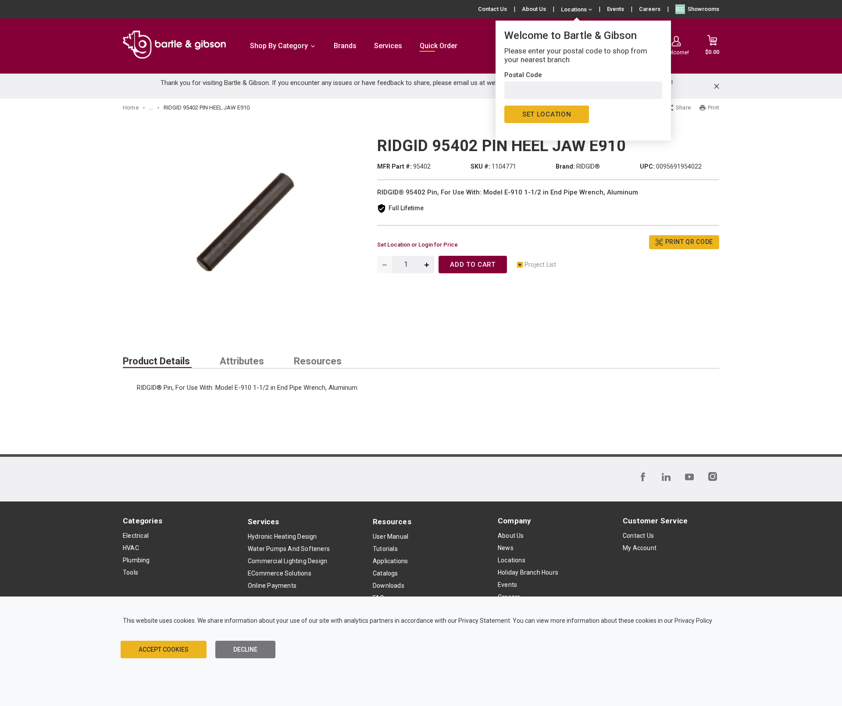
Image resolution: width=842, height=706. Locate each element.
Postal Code (523, 75)
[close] (716, 86)
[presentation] (157, 361)
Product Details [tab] (156, 361)
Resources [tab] (318, 361)
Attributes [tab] (242, 361)
